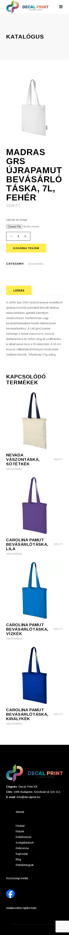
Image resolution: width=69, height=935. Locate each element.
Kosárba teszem (26, 248)
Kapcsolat (22, 853)
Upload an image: (17, 219)
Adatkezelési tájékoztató (21, 908)
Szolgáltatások (25, 842)
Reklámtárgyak (25, 865)
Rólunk (20, 831)
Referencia (22, 848)
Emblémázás (23, 837)
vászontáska (35, 263)
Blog (18, 859)
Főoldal (20, 825)
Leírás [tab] (18, 290)
